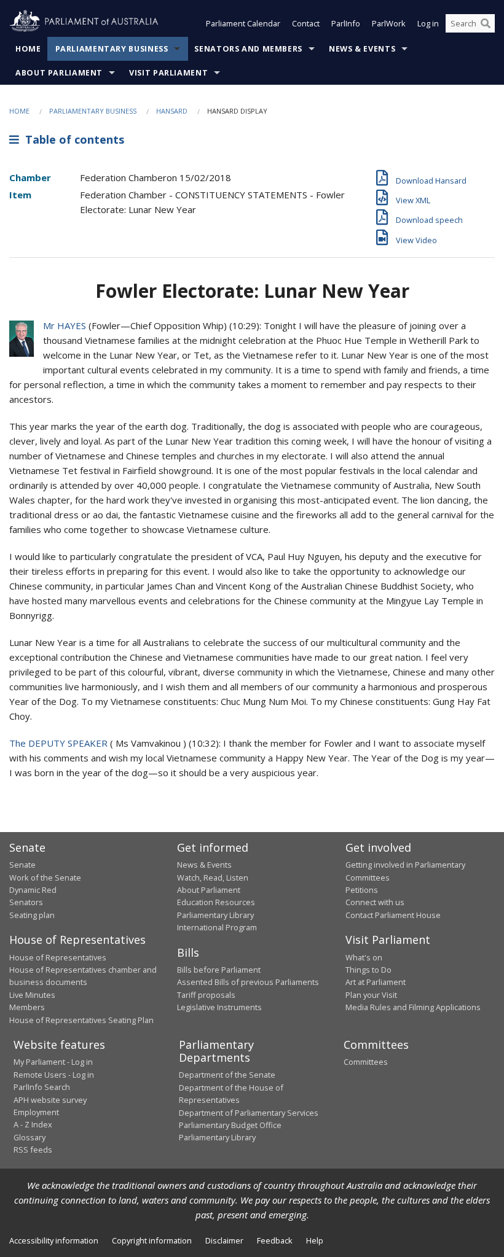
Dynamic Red (33, 889)
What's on (363, 957)
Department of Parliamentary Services (248, 1112)
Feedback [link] (275, 1240)
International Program (217, 927)
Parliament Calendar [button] (243, 23)
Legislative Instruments (219, 1007)
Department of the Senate (227, 1074)
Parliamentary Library (215, 914)
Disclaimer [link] (224, 1240)
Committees (366, 1061)
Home (28, 49)
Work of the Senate (45, 877)
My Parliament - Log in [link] (53, 1061)
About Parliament (59, 73)
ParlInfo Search (42, 1086)
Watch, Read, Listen (212, 877)
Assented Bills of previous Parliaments (248, 981)
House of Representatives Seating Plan (81, 1019)
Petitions (361, 889)
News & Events (362, 49)
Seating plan (32, 914)
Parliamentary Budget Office (230, 1125)
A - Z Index (33, 1124)
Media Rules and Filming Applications (413, 1007)
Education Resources (216, 902)
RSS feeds (33, 1149)
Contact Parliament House (393, 914)
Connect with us (374, 902)
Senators (26, 902)
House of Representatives (57, 957)
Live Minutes (32, 994)
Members (27, 1007)
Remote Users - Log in (54, 1074)
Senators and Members (248, 49)
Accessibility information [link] (53, 1240)
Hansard (171, 110)
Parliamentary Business (111, 49)
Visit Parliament (168, 73)
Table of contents (71, 139)
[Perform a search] (485, 23)
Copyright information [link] (152, 1240)
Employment (36, 1112)
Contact (306, 23)
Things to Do (368, 969)
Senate (22, 864)
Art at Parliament (375, 981)
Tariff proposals (206, 994)
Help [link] (314, 1240)
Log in (428, 23)
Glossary (29, 1137)
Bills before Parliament (219, 969)
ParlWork (389, 23)
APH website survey (50, 1099)
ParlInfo (345, 23)
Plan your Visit (371, 994)
